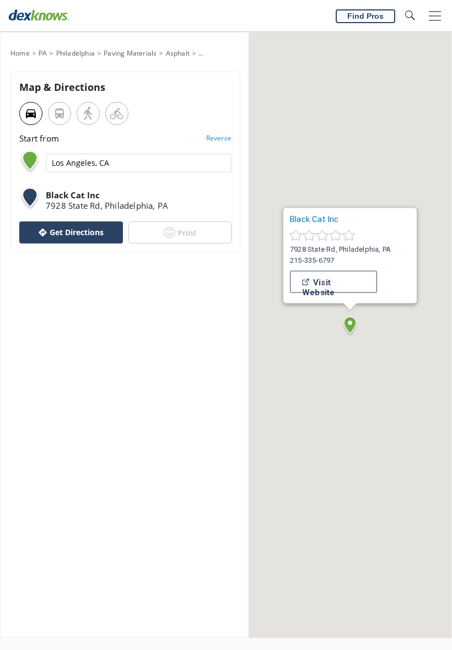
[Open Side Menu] (435, 16)
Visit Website (318, 285)
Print (186, 233)
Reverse (219, 138)
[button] (350, 325)
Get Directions (77, 232)
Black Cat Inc (314, 219)
